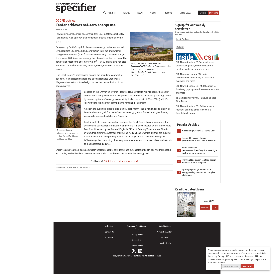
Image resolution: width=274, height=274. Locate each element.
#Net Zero (72, 168)
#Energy (60, 168)
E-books (164, 237)
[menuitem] (112, 12)
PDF (215, 207)
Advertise (109, 226)
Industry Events (165, 243)
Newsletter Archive (165, 232)
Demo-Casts (185, 12)
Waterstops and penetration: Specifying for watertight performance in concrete (199, 150)
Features (112, 12)
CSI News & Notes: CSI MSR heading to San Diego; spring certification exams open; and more (197, 89)
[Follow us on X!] (134, 250)
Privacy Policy (137, 235)
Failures (126, 12)
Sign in (203, 12)
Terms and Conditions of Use (137, 227)
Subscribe (213, 12)
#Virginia (85, 168)
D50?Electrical (66, 20)
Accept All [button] (247, 266)
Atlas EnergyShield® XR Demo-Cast (198, 131)
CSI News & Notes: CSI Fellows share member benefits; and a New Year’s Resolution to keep (195, 109)
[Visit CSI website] (197, 56)
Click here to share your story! (121, 161)
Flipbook (205, 207)
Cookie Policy (137, 246)
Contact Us (109, 232)
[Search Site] (104, 12)
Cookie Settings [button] (231, 266)
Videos (153, 12)
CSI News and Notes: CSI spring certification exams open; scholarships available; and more (195, 77)
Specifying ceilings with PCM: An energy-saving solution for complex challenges (198, 172)
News (140, 12)
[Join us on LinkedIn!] (140, 250)
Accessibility (137, 240)
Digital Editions (165, 226)
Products (168, 12)
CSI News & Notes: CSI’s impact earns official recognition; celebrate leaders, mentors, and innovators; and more (195, 65)
